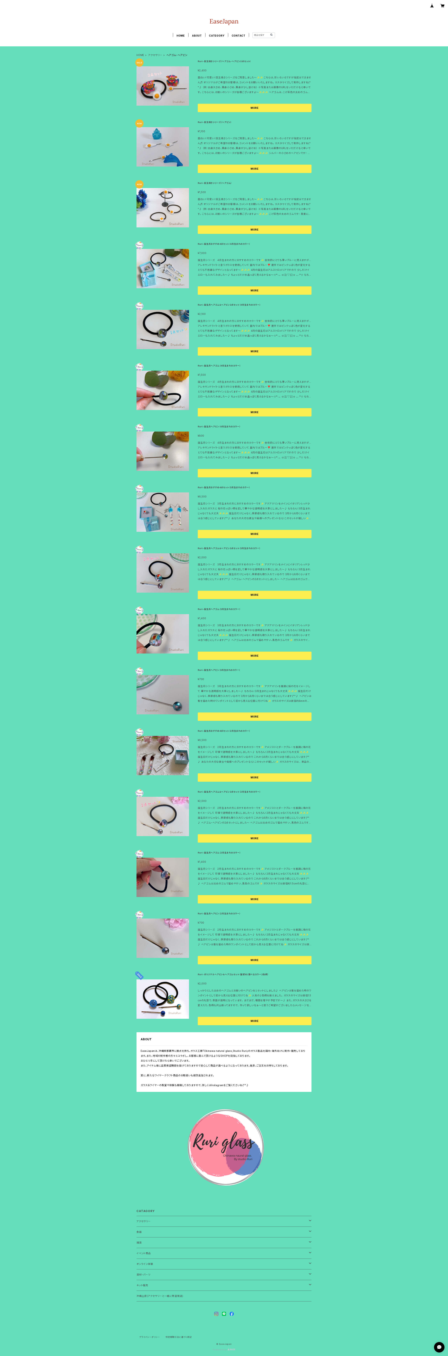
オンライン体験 (144, 1263)
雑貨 (139, 1242)
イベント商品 (143, 1253)
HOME (181, 35)
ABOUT (197, 35)
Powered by (220, 1349)
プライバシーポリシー (149, 1337)
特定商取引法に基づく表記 (179, 1337)
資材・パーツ (143, 1274)
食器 (139, 1231)
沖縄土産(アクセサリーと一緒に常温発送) (159, 1295)
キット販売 (142, 1285)
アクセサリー (155, 55)
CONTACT (239, 35)
